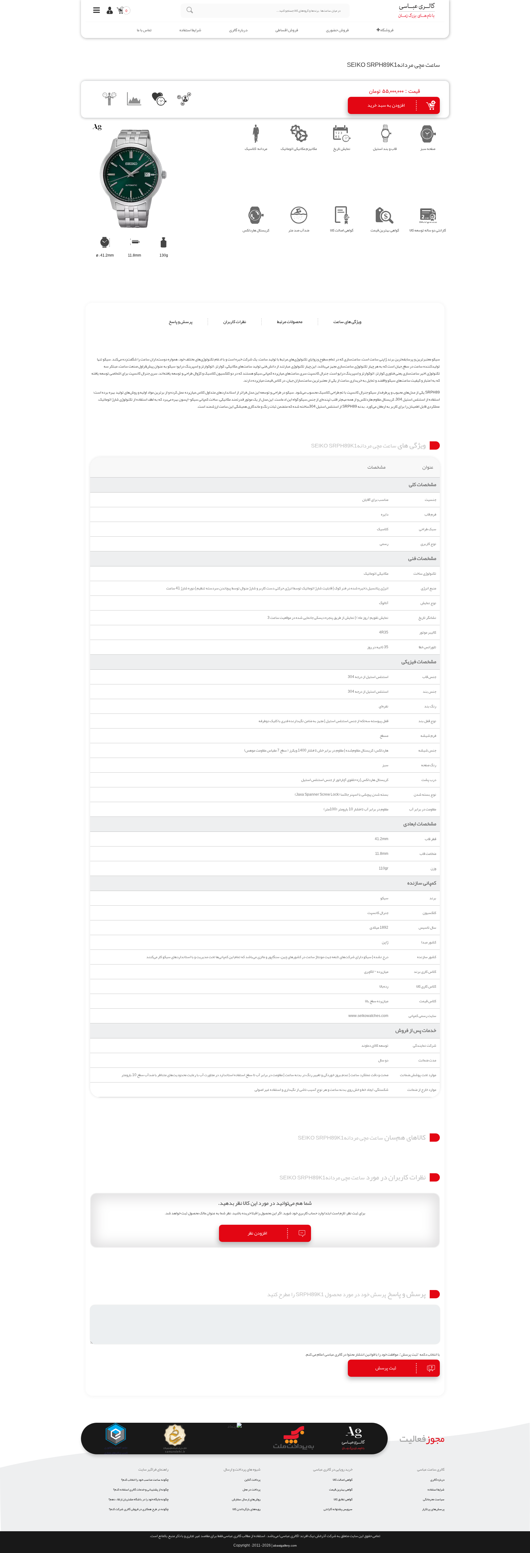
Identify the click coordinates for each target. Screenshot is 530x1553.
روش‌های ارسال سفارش (246, 1499)
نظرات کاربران (234, 321)
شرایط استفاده (190, 30)
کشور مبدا (428, 942)
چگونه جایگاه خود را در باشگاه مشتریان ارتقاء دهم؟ (138, 1499)
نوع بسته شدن (425, 794)
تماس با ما (144, 30)
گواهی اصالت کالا (342, 1480)
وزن (433, 868)
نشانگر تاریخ (427, 617)
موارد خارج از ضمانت (421, 1089)
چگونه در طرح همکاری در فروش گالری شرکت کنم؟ (138, 1509)
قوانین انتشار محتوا (361, 1354)
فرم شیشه (428, 735)
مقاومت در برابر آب (422, 809)
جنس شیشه (427, 750)
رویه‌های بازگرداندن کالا (246, 1509)
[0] (118, 11)
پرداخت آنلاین (252, 1480)
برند (432, 898)
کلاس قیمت (427, 1001)
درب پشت (428, 779)
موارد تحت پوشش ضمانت (418, 1075)
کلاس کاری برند (425, 971)
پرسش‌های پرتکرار (433, 1509)
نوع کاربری (428, 543)
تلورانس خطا (427, 647)
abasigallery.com (285, 1546)
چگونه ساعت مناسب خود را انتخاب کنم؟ (144, 1480)
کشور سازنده (426, 957)
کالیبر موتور (427, 632)
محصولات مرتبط (289, 321)
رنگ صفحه (428, 765)
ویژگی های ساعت (347, 321)
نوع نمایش (428, 603)
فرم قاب (430, 514)
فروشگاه (387, 30)
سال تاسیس (427, 927)
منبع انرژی (428, 588)
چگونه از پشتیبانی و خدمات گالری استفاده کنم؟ (140, 1489)
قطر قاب (430, 839)
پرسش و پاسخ (180, 321)
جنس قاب (429, 676)
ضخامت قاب (428, 853)
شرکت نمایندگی (424, 1045)
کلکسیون (429, 912)
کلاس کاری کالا (426, 986)
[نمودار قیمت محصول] (134, 99)
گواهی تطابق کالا (343, 1499)
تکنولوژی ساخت (424, 573)
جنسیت (430, 499)
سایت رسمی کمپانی (422, 1015)
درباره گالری (238, 30)
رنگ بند (430, 706)
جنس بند (429, 691)
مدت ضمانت (427, 1060)
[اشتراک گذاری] (184, 99)
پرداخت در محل (251, 1489)
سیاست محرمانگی (433, 1499)
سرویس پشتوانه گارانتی (338, 1509)
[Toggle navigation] (95, 10)
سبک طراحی (427, 529)
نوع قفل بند (427, 721)
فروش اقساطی (286, 30)
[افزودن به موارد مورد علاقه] (159, 99)
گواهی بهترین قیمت (340, 1489)
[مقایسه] (109, 99)
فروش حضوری (337, 30)
